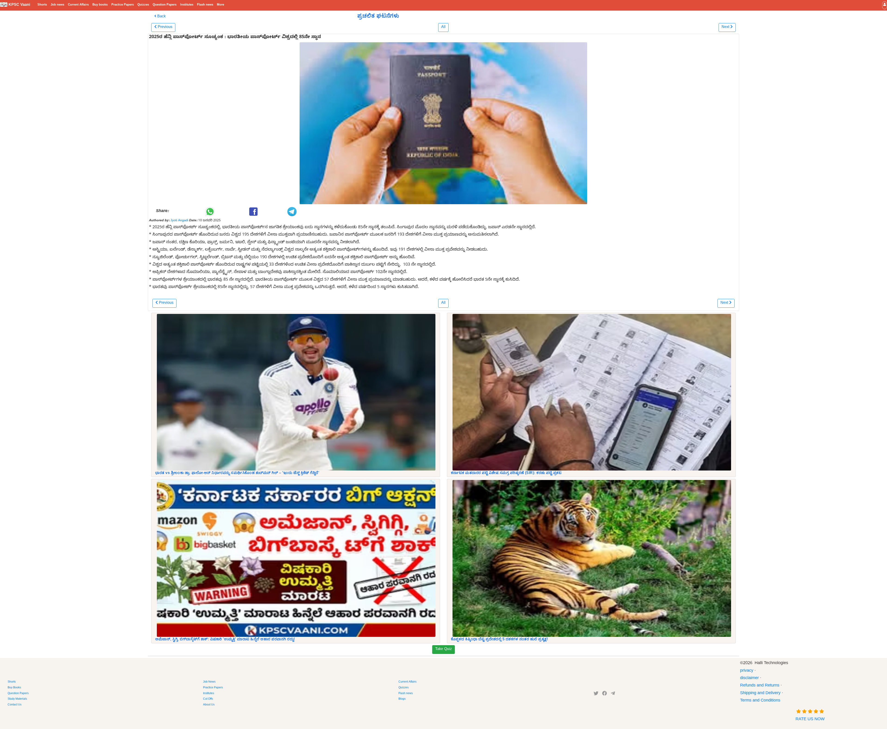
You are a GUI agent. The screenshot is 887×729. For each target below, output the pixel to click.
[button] (884, 5)
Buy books (100, 5)
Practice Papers (122, 5)
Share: (162, 211)
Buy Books (14, 688)
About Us (209, 705)
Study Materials (17, 699)
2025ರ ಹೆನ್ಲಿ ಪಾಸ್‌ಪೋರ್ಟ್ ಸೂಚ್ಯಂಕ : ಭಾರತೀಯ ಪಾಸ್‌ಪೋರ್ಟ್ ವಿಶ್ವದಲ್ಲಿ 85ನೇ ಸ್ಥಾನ (235, 37)
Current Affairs (78, 5)
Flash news (205, 5)
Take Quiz (443, 649)
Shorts (42, 5)
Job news (57, 5)
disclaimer (749, 678)
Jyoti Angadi (179, 221)
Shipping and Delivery (760, 693)
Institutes (186, 5)
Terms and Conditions (760, 701)
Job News (209, 682)
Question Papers (164, 5)
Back (161, 16)
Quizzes (143, 5)
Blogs (402, 699)
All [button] (443, 27)
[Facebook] (604, 694)
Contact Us (14, 705)
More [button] (220, 5)
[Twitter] (596, 694)
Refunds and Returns (759, 686)
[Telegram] (613, 694)
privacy (746, 671)
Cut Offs (208, 699)
